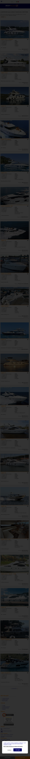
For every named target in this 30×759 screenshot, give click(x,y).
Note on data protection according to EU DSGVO (13, 746)
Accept (17, 750)
